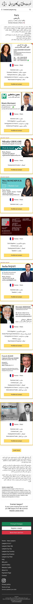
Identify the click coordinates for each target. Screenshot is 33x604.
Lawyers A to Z (6, 543)
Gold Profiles (6, 565)
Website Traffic (6, 567)
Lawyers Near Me (7, 546)
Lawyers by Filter (7, 557)
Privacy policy (6, 584)
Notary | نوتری (16, 338)
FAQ (3, 559)
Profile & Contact (16, 84)
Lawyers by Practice (8, 554)
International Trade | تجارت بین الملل (16, 390)
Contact (4, 575)
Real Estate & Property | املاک (16, 79)
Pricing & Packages (16, 524)
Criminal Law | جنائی (16, 246)
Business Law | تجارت (16, 70)
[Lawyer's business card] (16, 52)
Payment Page (6, 573)
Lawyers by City (7, 549)
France (16, 65)
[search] (30, 9)
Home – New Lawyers (9, 541)
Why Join (4, 562)
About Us (5, 570)
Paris (21, 65)
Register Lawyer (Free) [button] (17, 510)
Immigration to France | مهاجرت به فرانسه (16, 77)
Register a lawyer (16, 528)
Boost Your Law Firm (16, 532)
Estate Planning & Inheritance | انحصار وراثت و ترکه (16, 334)
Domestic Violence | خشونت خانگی (16, 72)
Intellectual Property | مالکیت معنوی (16, 126)
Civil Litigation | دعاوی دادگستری (16, 121)
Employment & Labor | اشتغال (16, 165)
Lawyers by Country (8, 551)
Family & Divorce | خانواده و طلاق (16, 75)
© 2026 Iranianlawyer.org (16, 601)
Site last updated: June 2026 (9, 589)
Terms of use (6, 587)
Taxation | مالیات (16, 251)
